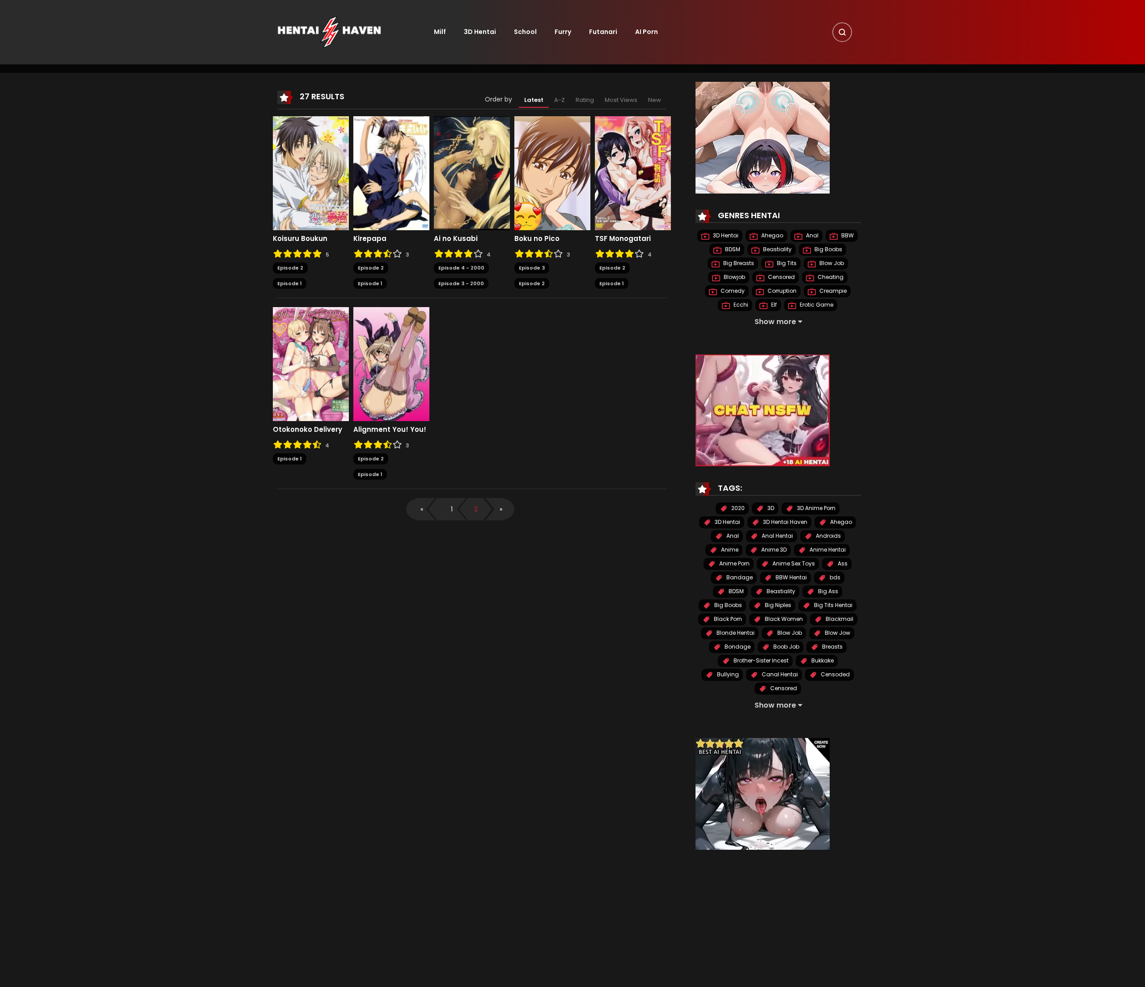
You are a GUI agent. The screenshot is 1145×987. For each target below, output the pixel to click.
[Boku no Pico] (552, 173)
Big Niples (777, 605)
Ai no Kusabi (456, 239)
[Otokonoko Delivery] (311, 363)
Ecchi (740, 305)
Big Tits (786, 263)
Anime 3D (773, 550)
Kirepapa (369, 239)
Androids (827, 536)
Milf (440, 31)
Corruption (781, 291)
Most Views (621, 100)
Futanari (603, 31)
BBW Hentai (790, 578)
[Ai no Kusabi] (472, 173)
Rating (585, 100)
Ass (842, 564)
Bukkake (822, 661)
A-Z (559, 100)
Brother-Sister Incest (760, 661)
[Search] (842, 32)
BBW (847, 236)
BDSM (732, 249)
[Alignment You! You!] (391, 363)
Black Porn (727, 619)
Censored (781, 277)
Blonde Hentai (735, 633)
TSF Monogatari (623, 239)
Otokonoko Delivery (307, 430)
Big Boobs (827, 249)
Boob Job (785, 647)
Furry (563, 31)
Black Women (783, 619)
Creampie (832, 291)
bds (834, 578)
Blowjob (733, 277)
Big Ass (827, 591)
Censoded (834, 675)
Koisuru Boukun (300, 239)
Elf (773, 305)
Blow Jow (836, 633)
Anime (729, 550)
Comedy (732, 291)
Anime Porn (734, 564)
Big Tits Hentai (832, 605)
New (654, 100)
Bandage (739, 578)
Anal (811, 236)
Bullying (727, 675)
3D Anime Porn (815, 508)
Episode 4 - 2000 (461, 267)
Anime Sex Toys (793, 564)
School (525, 31)
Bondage (737, 647)
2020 (737, 508)
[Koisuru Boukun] (311, 173)
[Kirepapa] (391, 173)
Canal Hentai (779, 675)
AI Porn (646, 31)
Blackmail (838, 619)
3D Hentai (480, 31)
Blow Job (831, 263)
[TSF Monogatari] (633, 173)
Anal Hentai (776, 536)
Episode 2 (290, 267)
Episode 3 (532, 267)
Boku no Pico (537, 239)
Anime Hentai (827, 550)
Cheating (830, 277)
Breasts (832, 647)
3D (770, 508)
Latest (533, 100)
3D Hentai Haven (784, 522)
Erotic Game (815, 305)
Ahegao (771, 236)
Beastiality (777, 249)
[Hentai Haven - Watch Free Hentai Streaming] (329, 31)
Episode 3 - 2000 (461, 283)
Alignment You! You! (389, 430)
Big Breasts (738, 263)
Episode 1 (289, 283)
